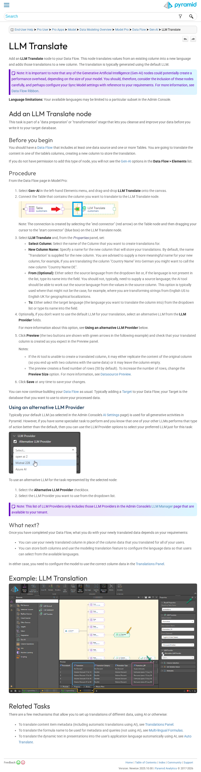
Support (188, 762)
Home (129, 762)
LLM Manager (162, 506)
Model (72, 29)
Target (127, 392)
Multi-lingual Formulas (166, 730)
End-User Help (24, 29)
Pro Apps (58, 29)
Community (174, 762)
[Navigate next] (193, 39)
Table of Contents (146, 762)
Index (162, 762)
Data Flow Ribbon (25, 91)
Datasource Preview (115, 374)
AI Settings (111, 415)
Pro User (42, 29)
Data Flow (139, 29)
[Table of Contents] (193, 28)
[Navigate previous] (185, 39)
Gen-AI (154, 29)
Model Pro (122, 29)
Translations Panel (150, 564)
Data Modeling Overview (96, 29)
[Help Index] (196, 28)
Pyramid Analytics (166, 768)
